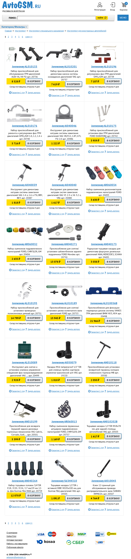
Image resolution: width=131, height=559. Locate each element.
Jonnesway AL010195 (24, 303)
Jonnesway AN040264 (24, 481)
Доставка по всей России (13, 11)
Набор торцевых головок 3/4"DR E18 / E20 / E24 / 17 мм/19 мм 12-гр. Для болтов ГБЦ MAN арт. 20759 (24, 488)
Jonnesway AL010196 (103, 66)
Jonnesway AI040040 (64, 185)
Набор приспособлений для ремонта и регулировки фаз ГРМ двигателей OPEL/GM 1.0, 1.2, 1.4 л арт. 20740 (24, 134)
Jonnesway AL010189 (64, 303)
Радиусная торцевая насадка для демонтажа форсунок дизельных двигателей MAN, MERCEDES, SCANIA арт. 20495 (104, 253)
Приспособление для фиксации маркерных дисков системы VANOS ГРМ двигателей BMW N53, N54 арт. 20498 (103, 312)
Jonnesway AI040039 (24, 185)
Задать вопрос (34, 92)
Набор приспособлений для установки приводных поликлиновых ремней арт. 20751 (25, 310)
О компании (12, 532)
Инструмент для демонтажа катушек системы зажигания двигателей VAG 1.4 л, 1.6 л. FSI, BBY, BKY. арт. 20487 (24, 193)
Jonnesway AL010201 (64, 66)
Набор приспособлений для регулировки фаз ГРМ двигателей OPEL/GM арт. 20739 (104, 74)
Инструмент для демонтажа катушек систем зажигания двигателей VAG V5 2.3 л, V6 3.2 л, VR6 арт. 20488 (64, 193)
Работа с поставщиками (17, 543)
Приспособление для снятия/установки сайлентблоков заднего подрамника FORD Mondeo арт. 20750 (64, 253)
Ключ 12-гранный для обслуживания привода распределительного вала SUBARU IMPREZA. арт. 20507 (104, 489)
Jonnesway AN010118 (104, 362)
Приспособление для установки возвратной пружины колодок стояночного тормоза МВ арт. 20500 (104, 371)
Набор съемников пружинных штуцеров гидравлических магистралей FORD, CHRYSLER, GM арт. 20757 (64, 430)
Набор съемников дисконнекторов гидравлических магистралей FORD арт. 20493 (103, 192)
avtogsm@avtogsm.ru (16, 557)
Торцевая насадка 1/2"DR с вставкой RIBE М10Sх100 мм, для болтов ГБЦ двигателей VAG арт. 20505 (64, 489)
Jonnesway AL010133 (24, 66)
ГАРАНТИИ (11, 536)
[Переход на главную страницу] (21, 4)
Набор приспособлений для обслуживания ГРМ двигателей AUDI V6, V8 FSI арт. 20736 (24, 74)
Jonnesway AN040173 (104, 244)
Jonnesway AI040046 (64, 126)
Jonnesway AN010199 (24, 421)
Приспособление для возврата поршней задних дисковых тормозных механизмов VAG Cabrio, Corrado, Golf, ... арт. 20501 (24, 430)
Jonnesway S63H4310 (64, 481)
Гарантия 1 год (18, 92)
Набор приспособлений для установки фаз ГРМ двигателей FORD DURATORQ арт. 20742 (103, 133)
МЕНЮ (123, 18)
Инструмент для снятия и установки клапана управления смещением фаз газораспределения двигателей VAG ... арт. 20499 (24, 371)
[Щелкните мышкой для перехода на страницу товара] (25, 54)
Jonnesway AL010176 (24, 126)
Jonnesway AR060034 (103, 185)
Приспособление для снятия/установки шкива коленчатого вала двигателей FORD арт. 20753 (64, 310)
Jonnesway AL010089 (24, 362)
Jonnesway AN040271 (64, 244)
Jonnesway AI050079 (64, 362)
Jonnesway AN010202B (103, 421)
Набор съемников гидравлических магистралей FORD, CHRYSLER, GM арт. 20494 (25, 251)
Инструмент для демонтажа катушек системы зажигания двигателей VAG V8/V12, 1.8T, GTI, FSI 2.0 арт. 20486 (64, 134)
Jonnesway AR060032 (24, 244)
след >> (28, 36)
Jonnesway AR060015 (64, 421)
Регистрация (99, 9)
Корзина (124, 6)
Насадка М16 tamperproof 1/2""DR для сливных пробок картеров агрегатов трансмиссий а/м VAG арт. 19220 (64, 371)
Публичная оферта (15, 547)
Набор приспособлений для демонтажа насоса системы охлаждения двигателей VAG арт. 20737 (64, 75)
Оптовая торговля (14, 540)
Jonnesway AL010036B (103, 303)
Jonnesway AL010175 (103, 126)
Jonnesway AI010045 (104, 481)
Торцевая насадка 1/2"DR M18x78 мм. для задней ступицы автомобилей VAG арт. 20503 (104, 429)
